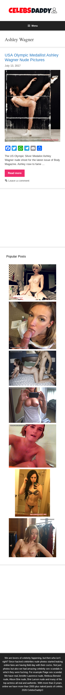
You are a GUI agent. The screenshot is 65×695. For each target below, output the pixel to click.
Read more (16, 174)
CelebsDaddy (34, 690)
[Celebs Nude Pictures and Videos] (33, 10)
